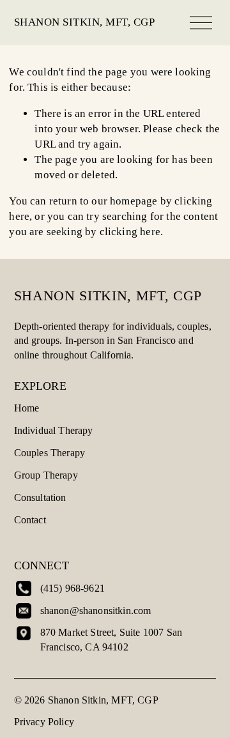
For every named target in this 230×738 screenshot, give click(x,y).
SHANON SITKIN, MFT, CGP (84, 22)
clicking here (130, 232)
